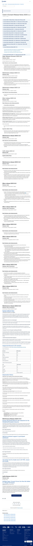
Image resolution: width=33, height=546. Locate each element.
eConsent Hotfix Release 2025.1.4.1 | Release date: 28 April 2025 (14, 29)
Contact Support (19, 533)
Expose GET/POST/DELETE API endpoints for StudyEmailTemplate (14, 49)
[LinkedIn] (5, 498)
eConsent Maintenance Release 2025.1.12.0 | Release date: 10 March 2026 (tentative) (15, 45)
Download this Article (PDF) (16, 495)
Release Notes (22, 4)
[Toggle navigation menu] (29, 1)
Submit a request (20, 507)
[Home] (4, 1)
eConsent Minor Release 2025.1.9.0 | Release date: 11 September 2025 (15, 38)
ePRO (3, 533)
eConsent (6, 4)
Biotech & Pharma (4, 538)
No (18, 503)
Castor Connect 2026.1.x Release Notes (10, 520)
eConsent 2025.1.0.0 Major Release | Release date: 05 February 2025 (14, 19)
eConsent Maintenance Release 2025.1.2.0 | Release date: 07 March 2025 (15, 23)
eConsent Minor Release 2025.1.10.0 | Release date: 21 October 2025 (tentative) (16, 40)
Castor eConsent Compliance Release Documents (14, 4)
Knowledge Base (12, 533)
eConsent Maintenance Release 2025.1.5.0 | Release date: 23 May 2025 (15, 31)
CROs (3, 539)
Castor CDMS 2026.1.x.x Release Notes (9, 514)
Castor (3, 4)
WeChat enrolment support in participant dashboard (12, 50)
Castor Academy (12, 532)
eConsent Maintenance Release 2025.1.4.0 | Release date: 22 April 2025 (15, 27)
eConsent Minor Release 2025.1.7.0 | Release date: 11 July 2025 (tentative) (15, 34)
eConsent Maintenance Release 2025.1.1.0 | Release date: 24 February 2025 (15, 21)
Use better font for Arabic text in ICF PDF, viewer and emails (13, 52)
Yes (14, 503)
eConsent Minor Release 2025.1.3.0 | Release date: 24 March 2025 (14, 25)
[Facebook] (2, 498)
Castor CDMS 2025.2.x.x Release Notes (9, 517)
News (17, 532)
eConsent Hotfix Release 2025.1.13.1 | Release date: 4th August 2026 (14, 54)
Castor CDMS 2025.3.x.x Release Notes (9, 515)
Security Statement (26, 540)
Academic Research (5, 540)
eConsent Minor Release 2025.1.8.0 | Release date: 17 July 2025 (13, 36)
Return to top (4, 510)
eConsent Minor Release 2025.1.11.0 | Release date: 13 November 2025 (15, 42)
